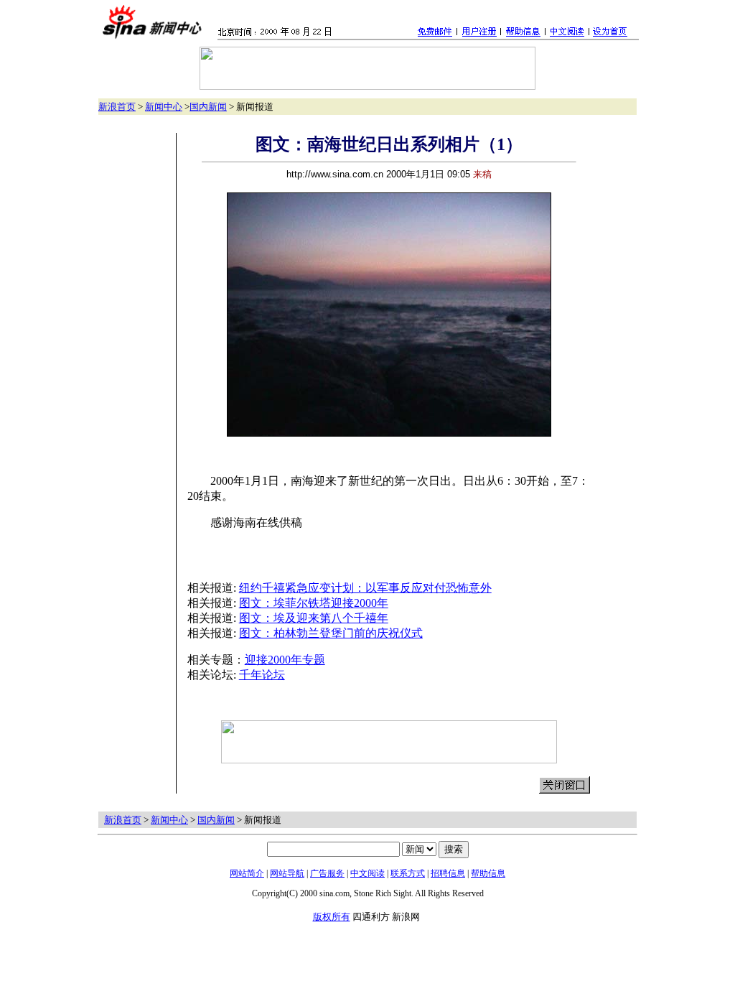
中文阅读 (367, 873)
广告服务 (327, 873)
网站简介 (247, 873)
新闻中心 (163, 106)
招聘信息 (448, 873)
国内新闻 (208, 106)
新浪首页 (117, 106)
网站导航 (287, 873)
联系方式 (407, 873)
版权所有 (331, 916)
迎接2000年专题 (285, 660)
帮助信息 (488, 873)
